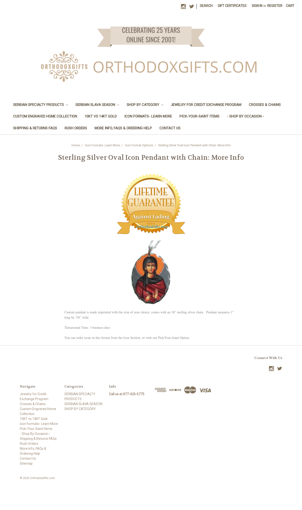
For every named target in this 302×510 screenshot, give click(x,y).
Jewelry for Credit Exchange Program (206, 105)
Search (206, 6)
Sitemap (26, 463)
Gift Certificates (232, 6)
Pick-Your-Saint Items (199, 116)
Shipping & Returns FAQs (35, 128)
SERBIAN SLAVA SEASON (96, 105)
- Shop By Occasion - (245, 116)
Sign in (257, 6)
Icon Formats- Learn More (148, 116)
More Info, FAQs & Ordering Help (123, 128)
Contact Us (169, 128)
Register (274, 6)
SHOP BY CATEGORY (143, 105)
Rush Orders (76, 128)
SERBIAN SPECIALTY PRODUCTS (39, 105)
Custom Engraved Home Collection (45, 116)
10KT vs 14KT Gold (101, 116)
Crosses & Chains (265, 105)
